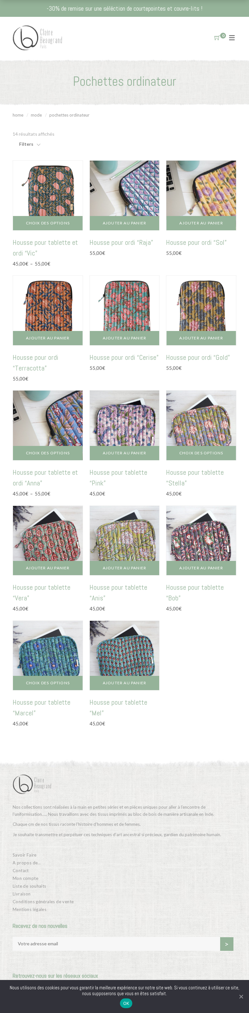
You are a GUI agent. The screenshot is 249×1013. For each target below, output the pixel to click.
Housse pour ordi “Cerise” (124, 357)
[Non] (241, 996)
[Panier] (217, 37)
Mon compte (25, 878)
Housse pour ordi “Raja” (121, 242)
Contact (21, 870)
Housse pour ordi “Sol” (196, 242)
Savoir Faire (25, 855)
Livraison (22, 893)
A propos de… (27, 862)
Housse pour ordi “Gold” (198, 357)
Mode (36, 115)
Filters (26, 144)
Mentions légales (29, 909)
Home (18, 115)
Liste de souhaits (29, 886)
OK (126, 1003)
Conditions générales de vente (43, 901)
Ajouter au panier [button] (124, 223)
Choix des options (48, 223)
